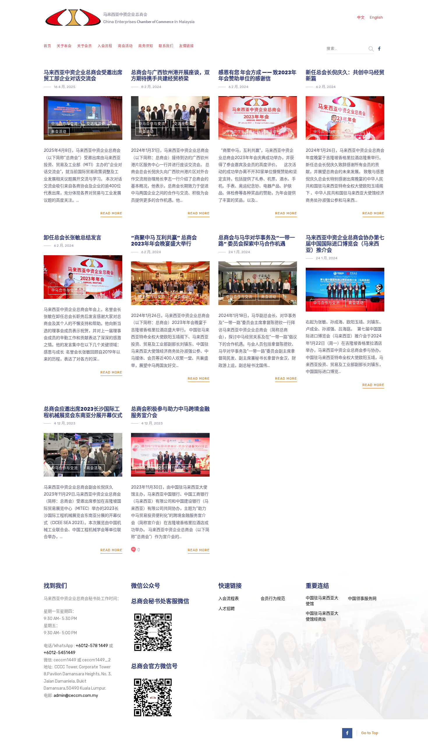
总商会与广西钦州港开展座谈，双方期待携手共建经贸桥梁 (170, 75)
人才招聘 (226, 608)
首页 (47, 46)
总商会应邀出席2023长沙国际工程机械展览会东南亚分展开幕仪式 (83, 412)
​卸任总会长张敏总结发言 (72, 237)
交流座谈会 (95, 124)
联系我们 (166, 46)
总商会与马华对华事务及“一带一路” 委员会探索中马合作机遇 (256, 241)
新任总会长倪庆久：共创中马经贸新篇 (345, 75)
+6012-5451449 (59, 652)
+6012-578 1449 (92, 645)
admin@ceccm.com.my (76, 695)
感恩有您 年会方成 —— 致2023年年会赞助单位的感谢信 (257, 75)
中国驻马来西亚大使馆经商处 (322, 616)
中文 (361, 17)
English (376, 17)
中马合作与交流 (64, 124)
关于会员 (84, 46)
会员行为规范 (273, 598)
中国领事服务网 (362, 598)
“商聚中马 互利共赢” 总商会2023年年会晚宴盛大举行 (164, 241)
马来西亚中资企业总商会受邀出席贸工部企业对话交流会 (83, 75)
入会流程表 (228, 598)
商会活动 (125, 46)
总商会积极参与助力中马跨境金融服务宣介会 (170, 412)
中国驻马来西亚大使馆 (322, 601)
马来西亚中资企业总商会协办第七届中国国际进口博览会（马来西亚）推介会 (345, 244)
